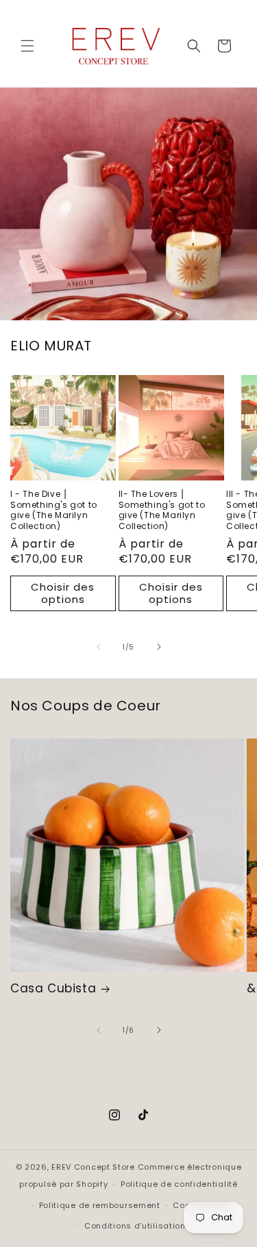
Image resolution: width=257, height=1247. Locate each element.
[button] (27, 46)
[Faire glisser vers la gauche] (99, 647)
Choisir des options (63, 593)
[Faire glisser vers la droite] (159, 647)
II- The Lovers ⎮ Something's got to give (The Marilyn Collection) (162, 510)
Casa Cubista (53, 988)
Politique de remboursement (99, 1205)
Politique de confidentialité (179, 1184)
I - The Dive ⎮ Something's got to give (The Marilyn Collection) (53, 510)
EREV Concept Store (93, 1166)
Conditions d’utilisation (135, 1225)
